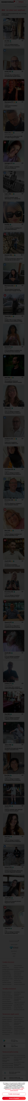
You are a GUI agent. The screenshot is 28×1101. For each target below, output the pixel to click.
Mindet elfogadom (14, 1098)
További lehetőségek (14, 1094)
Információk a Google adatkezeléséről (16, 1090)
